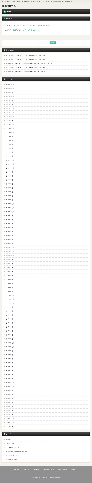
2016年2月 (9, 375)
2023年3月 (9, 104)
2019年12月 (10, 204)
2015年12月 (10, 383)
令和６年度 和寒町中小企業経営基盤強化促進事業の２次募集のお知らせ (29, 63)
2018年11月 (10, 251)
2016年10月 (10, 347)
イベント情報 (10, 443)
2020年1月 (9, 200)
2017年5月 (9, 323)
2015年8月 (9, 394)
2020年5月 (9, 184)
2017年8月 (9, 311)
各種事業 (16, 469)
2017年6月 (9, 319)
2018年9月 (9, 259)
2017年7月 (9, 315)
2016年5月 (9, 363)
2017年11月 (10, 299)
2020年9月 (9, 172)
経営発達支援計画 (11, 459)
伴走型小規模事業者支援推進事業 (16, 451)
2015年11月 (10, 387)
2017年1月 (9, 339)
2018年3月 (9, 283)
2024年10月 (10, 88)
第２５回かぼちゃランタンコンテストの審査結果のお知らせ (25, 59)
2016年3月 (9, 371)
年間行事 (37, 469)
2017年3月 (9, 331)
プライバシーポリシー (13, 447)
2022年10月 (10, 116)
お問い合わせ (62, 469)
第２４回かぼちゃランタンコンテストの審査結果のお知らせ (25, 67)
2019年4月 (9, 232)
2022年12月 (10, 108)
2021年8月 (9, 140)
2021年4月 (9, 148)
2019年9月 (9, 216)
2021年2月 (9, 156)
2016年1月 (9, 379)
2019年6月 (9, 228)
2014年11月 (10, 422)
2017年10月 (10, 303)
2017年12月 (10, 295)
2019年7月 (9, 224)
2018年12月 (10, 247)
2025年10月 (10, 84)
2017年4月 (9, 327)
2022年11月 (10, 112)
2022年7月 (9, 120)
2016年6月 (9, 359)
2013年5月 (9, 426)
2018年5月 (9, 275)
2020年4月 (9, 188)
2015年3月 (9, 410)
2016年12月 (10, 343)
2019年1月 (9, 243)
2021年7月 (9, 144)
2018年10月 (10, 255)
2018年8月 (9, 263)
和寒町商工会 (9, 6)
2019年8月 (9, 220)
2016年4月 (9, 367)
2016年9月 (9, 351)
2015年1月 (9, 414)
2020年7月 (9, 176)
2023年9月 (9, 100)
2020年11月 (10, 164)
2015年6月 (9, 402)
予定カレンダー (49, 469)
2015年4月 (9, 406)
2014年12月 (10, 418)
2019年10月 (10, 212)
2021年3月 (9, 152)
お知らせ (9, 439)
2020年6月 (9, 180)
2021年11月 (10, 128)
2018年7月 (9, 267)
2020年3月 (9, 192)
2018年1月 (9, 291)
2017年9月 (9, 307)
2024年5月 (9, 92)
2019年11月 (10, 208)
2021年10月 (10, 132)
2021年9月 (9, 136)
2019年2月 (9, 239)
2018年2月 (9, 287)
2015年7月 (9, 398)
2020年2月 (9, 196)
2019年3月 (9, 236)
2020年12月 (10, 160)
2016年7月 (9, 355)
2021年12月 (10, 124)
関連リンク (74, 469)
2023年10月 (10, 96)
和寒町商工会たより (12, 455)
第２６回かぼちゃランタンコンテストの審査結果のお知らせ (25, 55)
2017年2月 (9, 335)
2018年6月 (9, 271)
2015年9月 (9, 390)
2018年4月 (9, 279)
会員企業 (26, 469)
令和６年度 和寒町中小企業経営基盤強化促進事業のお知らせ (25, 71)
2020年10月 (10, 168)
